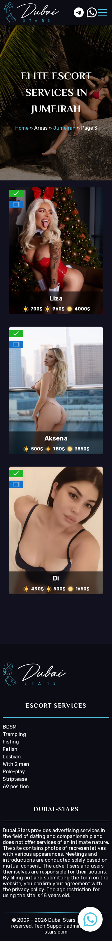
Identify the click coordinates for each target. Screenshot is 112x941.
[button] (90, 919)
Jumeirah (64, 128)
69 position (16, 787)
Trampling (14, 734)
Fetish (10, 749)
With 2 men (16, 764)
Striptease (15, 779)
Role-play (14, 772)
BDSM (9, 727)
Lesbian (12, 757)
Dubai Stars (16, 830)
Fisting (11, 742)
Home (22, 128)
